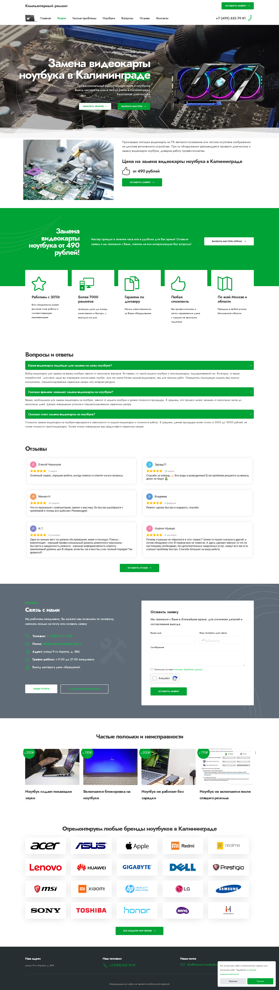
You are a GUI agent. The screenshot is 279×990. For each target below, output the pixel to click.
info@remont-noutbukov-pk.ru (61, 644)
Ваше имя (155, 633)
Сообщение (157, 647)
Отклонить (233, 981)
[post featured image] (52, 767)
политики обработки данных (188, 669)
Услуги (61, 18)
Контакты (162, 18)
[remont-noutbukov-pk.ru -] (31, 18)
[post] (45, 845)
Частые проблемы (84, 18)
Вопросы (127, 18)
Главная (45, 18)
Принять (260, 981)
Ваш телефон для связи (213, 633)
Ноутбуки (109, 18)
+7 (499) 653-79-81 (59, 636)
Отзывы (145, 18)
